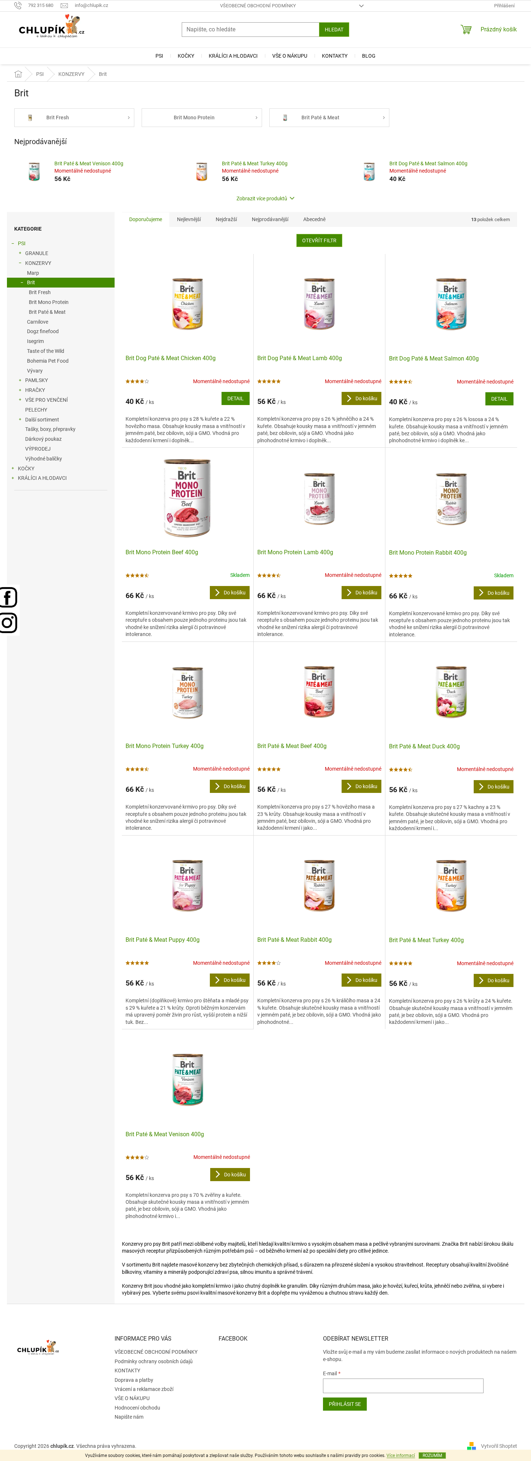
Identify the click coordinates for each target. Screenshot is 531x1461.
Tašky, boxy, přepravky (50, 429)
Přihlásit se (345, 1404)
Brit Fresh (40, 292)
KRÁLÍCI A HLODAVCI (42, 478)
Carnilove (37, 322)
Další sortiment (42, 420)
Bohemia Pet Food (48, 361)
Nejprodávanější (270, 219)
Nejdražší (226, 219)
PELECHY (36, 410)
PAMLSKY (36, 380)
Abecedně (314, 219)
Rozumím (432, 1455)
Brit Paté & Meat (47, 312)
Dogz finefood (43, 331)
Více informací (400, 1455)
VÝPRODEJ (38, 449)
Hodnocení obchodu (137, 1408)
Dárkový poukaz (43, 439)
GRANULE (36, 253)
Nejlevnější (189, 219)
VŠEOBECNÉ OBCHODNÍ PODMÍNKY (258, 5)
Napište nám (129, 1417)
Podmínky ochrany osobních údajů (154, 1361)
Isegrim (35, 341)
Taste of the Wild (45, 351)
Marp (33, 273)
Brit (31, 282)
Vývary (35, 371)
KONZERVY (38, 263)
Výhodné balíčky (43, 459)
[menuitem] (159, 55)
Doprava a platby (134, 1380)
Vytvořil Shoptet (499, 1446)
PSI (22, 243)
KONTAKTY (127, 1370)
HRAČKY (35, 390)
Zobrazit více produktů (261, 198)
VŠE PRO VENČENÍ (46, 400)
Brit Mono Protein (49, 302)
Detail (235, 398)
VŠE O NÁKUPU (132, 1398)
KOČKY (26, 468)
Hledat (334, 29)
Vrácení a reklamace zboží (144, 1389)
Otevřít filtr (319, 240)
